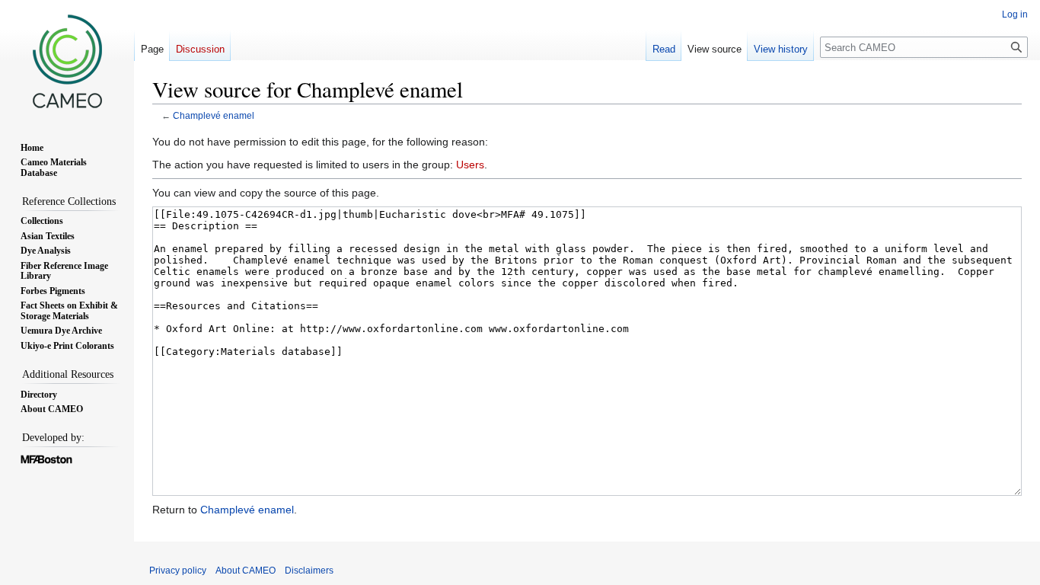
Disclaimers (309, 570)
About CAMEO (245, 570)
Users (470, 164)
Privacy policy (177, 570)
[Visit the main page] (67, 61)
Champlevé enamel (213, 115)
